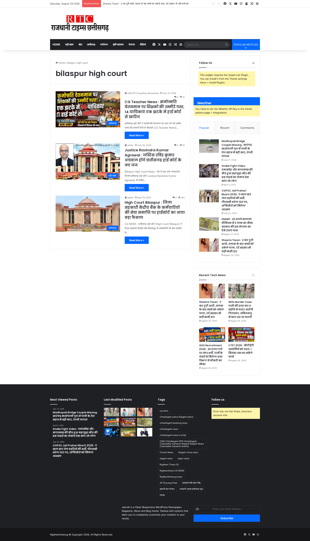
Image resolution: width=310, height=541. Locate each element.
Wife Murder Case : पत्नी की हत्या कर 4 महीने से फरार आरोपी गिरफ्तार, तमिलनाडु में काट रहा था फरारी (240, 309)
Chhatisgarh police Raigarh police (176, 416)
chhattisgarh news (169, 429)
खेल (80, 44)
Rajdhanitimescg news (171, 476)
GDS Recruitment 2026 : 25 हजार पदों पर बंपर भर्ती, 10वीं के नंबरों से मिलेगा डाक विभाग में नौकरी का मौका (211, 355)
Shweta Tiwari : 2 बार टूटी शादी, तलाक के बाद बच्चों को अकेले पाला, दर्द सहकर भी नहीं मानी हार (238, 245)
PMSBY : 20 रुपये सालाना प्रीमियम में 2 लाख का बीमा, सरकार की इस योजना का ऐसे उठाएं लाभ (237, 224)
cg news (164, 410)
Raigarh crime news (188, 452)
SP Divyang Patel (168, 482)
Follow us (218, 399)
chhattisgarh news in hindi (173, 435)
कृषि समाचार (118, 44)
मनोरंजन (104, 44)
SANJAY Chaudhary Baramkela (143, 93)
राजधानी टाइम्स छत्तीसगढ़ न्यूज (191, 489)
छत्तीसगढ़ (91, 44)
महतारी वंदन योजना (167, 489)
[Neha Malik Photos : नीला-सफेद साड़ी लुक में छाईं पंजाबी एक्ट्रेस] (128, 412)
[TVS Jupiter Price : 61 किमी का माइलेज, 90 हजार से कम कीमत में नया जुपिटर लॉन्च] (144, 432)
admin (130, 145)
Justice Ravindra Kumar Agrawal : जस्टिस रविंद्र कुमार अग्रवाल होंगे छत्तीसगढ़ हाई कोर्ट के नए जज (153, 158)
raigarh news (166, 458)
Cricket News (166, 452)
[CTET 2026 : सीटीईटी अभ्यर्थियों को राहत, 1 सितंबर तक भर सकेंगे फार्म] (241, 334)
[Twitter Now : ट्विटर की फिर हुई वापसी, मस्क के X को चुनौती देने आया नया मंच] (111, 432)
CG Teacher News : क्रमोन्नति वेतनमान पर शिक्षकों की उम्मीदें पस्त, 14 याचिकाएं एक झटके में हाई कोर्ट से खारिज (154, 109)
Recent (224, 127)
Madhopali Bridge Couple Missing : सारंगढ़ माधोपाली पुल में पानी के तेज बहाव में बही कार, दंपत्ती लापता (237, 148)
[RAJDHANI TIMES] (80, 23)
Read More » (136, 135)
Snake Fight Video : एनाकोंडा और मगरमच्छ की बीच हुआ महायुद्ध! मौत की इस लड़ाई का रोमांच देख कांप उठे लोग (237, 173)
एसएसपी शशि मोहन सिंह (191, 482)
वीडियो (143, 44)
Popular (204, 127)
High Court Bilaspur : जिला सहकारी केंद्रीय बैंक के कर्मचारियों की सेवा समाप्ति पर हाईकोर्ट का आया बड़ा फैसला (155, 210)
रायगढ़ (162, 495)
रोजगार (132, 44)
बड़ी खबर (69, 44)
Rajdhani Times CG (169, 464)
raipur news (183, 458)
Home (56, 44)
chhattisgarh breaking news (173, 423)
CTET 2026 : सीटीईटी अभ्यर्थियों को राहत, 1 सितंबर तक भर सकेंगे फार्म (241, 351)
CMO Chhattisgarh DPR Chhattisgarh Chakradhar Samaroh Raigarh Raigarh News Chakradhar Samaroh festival (182, 444)
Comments (247, 127)
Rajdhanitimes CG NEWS (172, 470)
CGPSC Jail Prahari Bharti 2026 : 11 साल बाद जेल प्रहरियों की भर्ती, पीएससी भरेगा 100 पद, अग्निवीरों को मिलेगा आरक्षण (236, 200)
